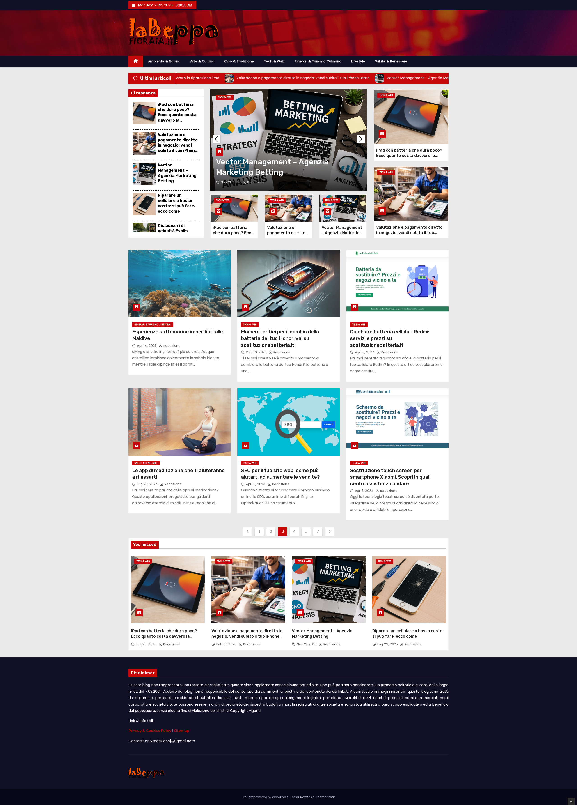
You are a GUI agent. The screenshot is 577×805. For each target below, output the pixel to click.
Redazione (256, 182)
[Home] (135, 61)
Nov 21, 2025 (307, 644)
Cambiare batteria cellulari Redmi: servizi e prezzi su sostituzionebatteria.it (389, 338)
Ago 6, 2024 (365, 352)
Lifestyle (358, 61)
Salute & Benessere (391, 61)
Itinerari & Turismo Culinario (318, 61)
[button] (361, 139)
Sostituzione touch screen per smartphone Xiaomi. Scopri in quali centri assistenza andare (390, 477)
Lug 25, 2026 (147, 644)
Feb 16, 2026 (227, 644)
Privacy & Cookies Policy (149, 730)
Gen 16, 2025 (257, 352)
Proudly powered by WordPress (265, 797)
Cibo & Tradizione (239, 61)
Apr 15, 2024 (256, 484)
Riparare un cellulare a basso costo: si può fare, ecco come (176, 203)
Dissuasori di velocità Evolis (173, 228)
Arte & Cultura (202, 61)
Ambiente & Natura (164, 61)
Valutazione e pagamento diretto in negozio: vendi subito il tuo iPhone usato (178, 145)
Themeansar (325, 797)
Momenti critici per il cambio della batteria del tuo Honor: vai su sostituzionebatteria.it (280, 338)
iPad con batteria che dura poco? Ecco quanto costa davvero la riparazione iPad (177, 115)
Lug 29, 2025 (232, 182)
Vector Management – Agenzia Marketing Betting (177, 173)
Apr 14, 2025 (147, 345)
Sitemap (181, 730)
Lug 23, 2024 (148, 484)
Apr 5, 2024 (365, 490)
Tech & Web (274, 61)
